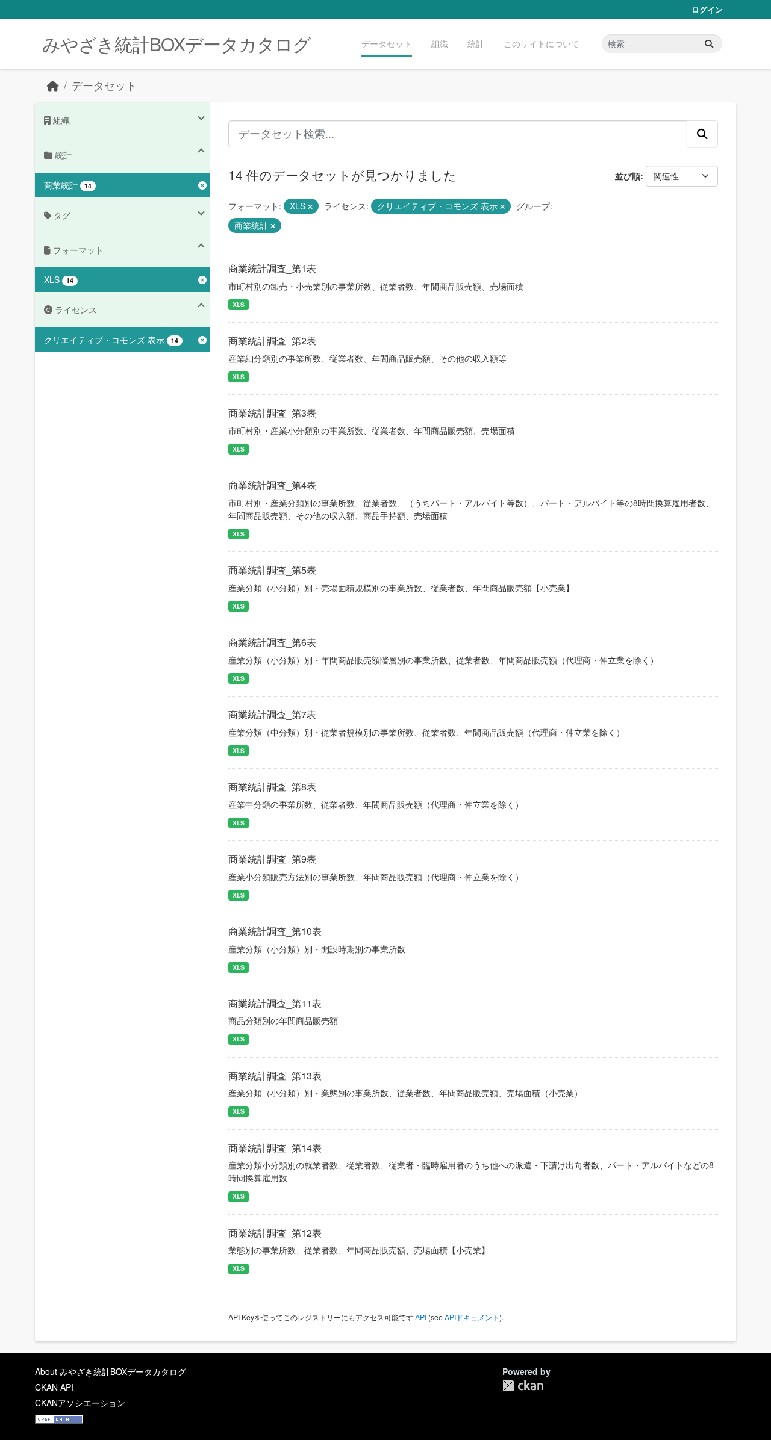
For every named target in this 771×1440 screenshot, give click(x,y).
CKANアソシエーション (80, 1403)
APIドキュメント (472, 1317)
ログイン (707, 9)
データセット (386, 43)
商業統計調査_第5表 (272, 570)
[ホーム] (53, 85)
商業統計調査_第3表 (272, 413)
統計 (475, 43)
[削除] (310, 206)
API (420, 1317)
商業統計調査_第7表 (272, 714)
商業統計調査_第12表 (275, 1233)
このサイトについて (541, 43)
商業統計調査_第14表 (275, 1148)
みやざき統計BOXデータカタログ (176, 44)
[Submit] (709, 43)
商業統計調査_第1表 (272, 268)
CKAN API (54, 1387)
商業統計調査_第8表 (272, 786)
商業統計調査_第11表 (275, 1003)
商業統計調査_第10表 (275, 931)
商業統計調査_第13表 (275, 1075)
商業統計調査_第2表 (272, 340)
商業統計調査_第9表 (272, 859)
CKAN (522, 1385)
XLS (239, 304)
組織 (439, 43)
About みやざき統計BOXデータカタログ (110, 1371)
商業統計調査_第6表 (272, 642)
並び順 (627, 176)
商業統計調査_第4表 (272, 485)
